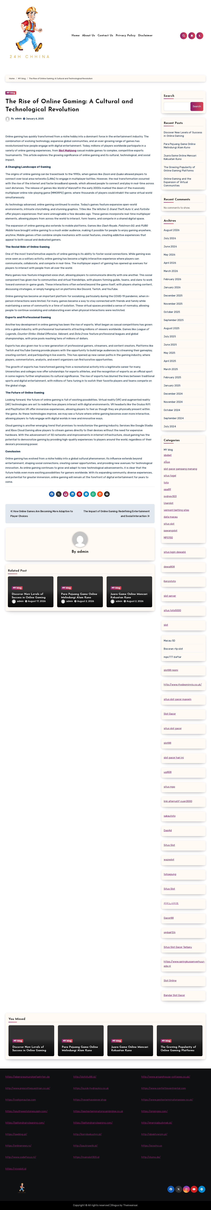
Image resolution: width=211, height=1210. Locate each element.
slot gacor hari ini (174, 757)
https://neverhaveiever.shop (89, 1099)
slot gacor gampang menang (180, 468)
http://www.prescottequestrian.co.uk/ (27, 1088)
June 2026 (170, 246)
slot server (170, 595)
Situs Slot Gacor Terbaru (178, 947)
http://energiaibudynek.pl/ (156, 1122)
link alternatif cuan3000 (178, 801)
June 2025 (170, 344)
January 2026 (172, 287)
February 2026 (172, 279)
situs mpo (169, 786)
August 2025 (171, 328)
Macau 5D (169, 640)
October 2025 (172, 311)
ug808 (167, 772)
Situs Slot (169, 845)
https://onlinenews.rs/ (18, 1145)
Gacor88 (169, 917)
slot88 (167, 742)
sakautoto (169, 815)
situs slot (169, 523)
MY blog (11, 93)
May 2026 (169, 254)
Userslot (168, 503)
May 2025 (169, 352)
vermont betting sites (176, 510)
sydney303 (170, 496)
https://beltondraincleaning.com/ (25, 1122)
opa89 (167, 489)
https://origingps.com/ (154, 1111)
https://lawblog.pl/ (16, 1134)
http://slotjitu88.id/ (84, 1076)
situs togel (170, 475)
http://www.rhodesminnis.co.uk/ (183, 684)
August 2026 (171, 230)
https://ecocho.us (151, 1145)
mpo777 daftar (172, 657)
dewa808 (169, 566)
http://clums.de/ (151, 1157)
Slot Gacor (170, 713)
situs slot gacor (173, 728)
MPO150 (168, 537)
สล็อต (167, 462)
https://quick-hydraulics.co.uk (91, 1088)
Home (76, 35)
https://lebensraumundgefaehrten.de (27, 1076)
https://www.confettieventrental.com (163, 1088)
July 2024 (170, 426)
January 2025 (172, 385)
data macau (171, 516)
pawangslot (170, 530)
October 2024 (172, 410)
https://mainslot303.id (86, 1157)
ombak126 (169, 932)
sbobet (168, 455)
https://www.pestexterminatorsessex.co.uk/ (167, 1099)
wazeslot (169, 859)
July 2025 (170, 336)
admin (18, 118)
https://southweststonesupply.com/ (26, 1111)
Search (169, 96)
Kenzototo (170, 581)
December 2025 (173, 295)
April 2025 (170, 361)
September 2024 (174, 418)
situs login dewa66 (175, 552)
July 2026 (170, 238)
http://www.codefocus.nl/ (20, 1157)
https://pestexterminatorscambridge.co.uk (98, 1111)
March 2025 (171, 369)
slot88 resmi (171, 670)
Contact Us (105, 35)
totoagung (170, 874)
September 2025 (174, 320)
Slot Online (170, 980)
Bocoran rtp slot (173, 648)
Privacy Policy (126, 35)
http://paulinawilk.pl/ (85, 1145)
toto (166, 482)
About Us (88, 35)
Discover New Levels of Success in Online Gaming (183, 134)
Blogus (115, 1205)
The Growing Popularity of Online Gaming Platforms (179, 169)
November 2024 (173, 401)
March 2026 (171, 271)
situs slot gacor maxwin (177, 699)
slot (166, 624)
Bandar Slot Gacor (174, 995)
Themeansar (130, 1205)
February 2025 (172, 377)
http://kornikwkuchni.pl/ (87, 1134)
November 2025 (173, 303)
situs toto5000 (172, 610)
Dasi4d (168, 830)
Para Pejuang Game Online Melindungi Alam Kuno (179, 146)
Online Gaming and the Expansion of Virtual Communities (177, 182)
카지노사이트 (171, 903)
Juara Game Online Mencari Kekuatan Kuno (180, 157)
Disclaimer (145, 35)
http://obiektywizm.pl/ (154, 1134)
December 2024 (173, 393)
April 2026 (170, 262)
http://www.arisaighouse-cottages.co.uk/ (165, 1076)
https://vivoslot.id (15, 1168)
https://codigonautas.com (20, 1099)
